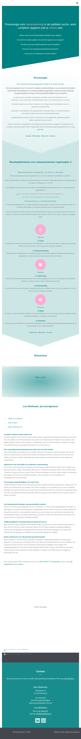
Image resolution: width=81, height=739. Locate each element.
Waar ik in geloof (15, 418)
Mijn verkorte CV (15, 427)
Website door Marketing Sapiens (67, 732)
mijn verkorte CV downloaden (49, 561)
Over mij (52, 136)
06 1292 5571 (69, 678)
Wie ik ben (12, 423)
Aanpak (28, 136)
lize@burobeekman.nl (43, 714)
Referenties (36, 136)
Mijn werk (45, 136)
